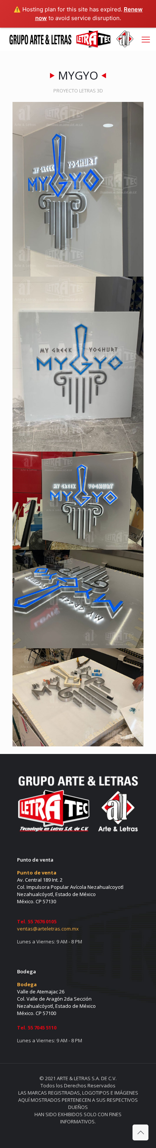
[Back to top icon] (140, 1132)
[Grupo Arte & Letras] (71, 39)
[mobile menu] (145, 39)
